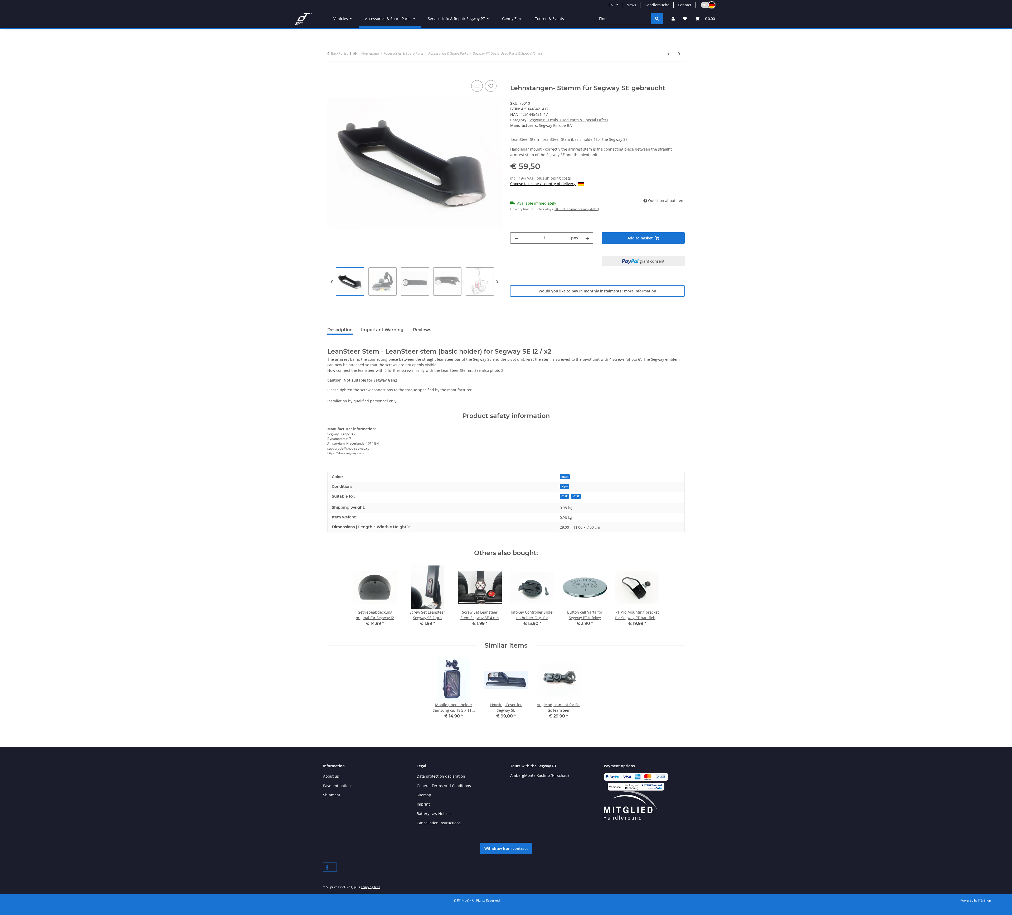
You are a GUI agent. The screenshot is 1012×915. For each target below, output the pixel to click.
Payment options (338, 785)
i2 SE (564, 496)
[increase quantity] (587, 238)
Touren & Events (549, 18)
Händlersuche (657, 4)
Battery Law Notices (434, 813)
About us (331, 776)
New (564, 486)
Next (497, 281)
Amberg (517, 775)
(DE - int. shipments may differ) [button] (576, 209)
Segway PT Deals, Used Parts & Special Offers (568, 119)
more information (640, 290)
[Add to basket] (331, 73)
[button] (706, 5)
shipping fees (370, 887)
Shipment (331, 794)
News (631, 4)
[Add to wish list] (491, 86)
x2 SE (576, 496)
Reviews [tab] (422, 329)
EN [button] (611, 4)
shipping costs (558, 178)
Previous (331, 281)
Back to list (339, 53)
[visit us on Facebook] (330, 867)
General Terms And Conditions (444, 785)
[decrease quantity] (516, 238)
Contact (684, 4)
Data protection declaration (441, 776)
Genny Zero (512, 18)
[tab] (383, 332)
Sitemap (424, 794)
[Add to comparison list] (477, 86)
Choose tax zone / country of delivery (543, 183)
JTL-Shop (984, 900)
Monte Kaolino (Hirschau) (546, 775)
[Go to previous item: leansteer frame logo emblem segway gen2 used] (668, 53)
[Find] (657, 18)
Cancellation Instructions (439, 822)
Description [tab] (340, 329)
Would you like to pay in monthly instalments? (597, 290)
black (564, 477)
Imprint (423, 804)
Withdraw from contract (506, 848)
